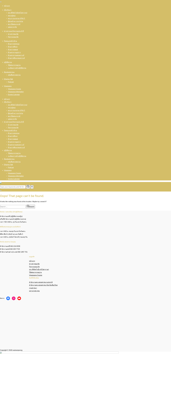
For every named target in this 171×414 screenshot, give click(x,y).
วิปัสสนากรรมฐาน (14, 65)
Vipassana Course (14, 89)
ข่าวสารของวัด (13, 34)
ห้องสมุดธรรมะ (9, 72)
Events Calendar (14, 94)
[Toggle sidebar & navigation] (1, 190)
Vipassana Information (16, 92)
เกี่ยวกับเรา (7, 10)
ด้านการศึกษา (13, 47)
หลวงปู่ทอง (12, 15)
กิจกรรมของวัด (13, 37)
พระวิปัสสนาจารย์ (14, 24)
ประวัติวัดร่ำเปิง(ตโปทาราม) (17, 13)
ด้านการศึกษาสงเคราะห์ (16, 58)
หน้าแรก (7, 6)
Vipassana (7, 86)
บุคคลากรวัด (12, 27)
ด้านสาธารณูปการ (14, 52)
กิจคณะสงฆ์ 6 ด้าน (10, 41)
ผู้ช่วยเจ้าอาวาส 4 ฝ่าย (15, 21)
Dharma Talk (8, 79)
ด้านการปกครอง (13, 44)
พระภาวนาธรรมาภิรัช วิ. (16, 18)
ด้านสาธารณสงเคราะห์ (16, 55)
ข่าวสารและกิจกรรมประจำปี (14, 31)
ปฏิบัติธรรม (8, 62)
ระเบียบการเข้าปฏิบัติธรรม (17, 68)
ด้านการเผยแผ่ (13, 49)
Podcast (11, 82)
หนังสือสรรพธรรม (14, 75)
